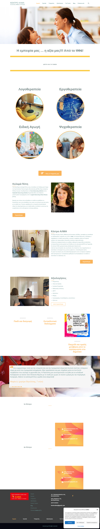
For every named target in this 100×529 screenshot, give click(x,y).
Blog (32, 505)
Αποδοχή (70, 522)
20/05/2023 (77, 341)
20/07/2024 (50, 318)
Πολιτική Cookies (81, 526)
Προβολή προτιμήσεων (92, 522)
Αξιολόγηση (33, 501)
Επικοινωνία (34, 508)
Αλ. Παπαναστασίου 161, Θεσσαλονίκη (71, 429)
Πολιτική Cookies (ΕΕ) (36, 510)
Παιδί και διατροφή (23, 321)
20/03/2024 (23, 318)
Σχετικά (32, 496)
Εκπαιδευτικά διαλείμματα (50, 322)
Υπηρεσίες (33, 498)
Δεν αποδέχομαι (80, 522)
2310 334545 (67, 434)
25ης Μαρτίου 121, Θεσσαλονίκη (69, 472)
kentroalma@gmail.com (70, 438)
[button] (97, 509)
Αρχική (32, 494)
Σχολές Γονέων (34, 503)
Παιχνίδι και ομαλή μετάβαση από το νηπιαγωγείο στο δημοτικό (77, 348)
